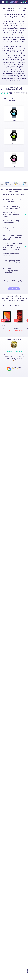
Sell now (14, 288)
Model (8, 92)
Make (5, 92)
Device (1, 92)
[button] (12, 2)
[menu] (3, 2)
